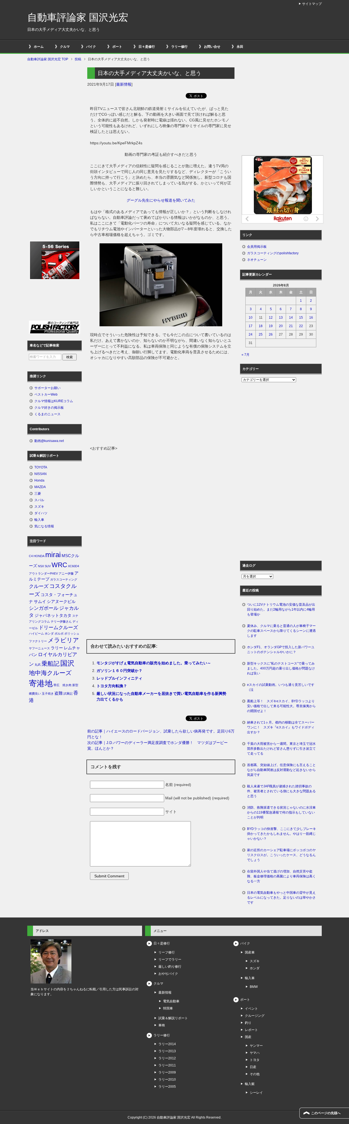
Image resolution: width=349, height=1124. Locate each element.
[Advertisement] (161, 404)
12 (271, 317)
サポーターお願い (47, 388)
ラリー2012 (167, 1058)
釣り (248, 1023)
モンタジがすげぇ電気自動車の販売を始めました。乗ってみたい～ (154, 663)
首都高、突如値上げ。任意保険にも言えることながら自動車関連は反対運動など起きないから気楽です (281, 770)
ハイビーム (36, 633)
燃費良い (35, 693)
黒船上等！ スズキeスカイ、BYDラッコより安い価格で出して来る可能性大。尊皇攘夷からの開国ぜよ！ (281, 706)
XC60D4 (73, 566)
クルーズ (39, 586)
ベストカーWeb (46, 394)
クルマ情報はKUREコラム (53, 401)
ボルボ (59, 633)
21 (291, 326)
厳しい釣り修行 (169, 966)
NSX (41, 566)
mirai (53, 554)
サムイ (40, 601)
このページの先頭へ (326, 1113)
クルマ (65, 47)
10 (250, 317)
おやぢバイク (168, 974)
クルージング (254, 1016)
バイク (91, 47)
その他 (255, 1074)
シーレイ (256, 1093)
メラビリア (63, 640)
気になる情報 (44, 526)
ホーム (39, 47)
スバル (39, 500)
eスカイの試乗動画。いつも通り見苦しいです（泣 (280, 687)
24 (250, 334)
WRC (59, 565)
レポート (251, 1030)
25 (261, 334)
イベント (251, 1009)
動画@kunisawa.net (49, 441)
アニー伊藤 (66, 573)
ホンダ (49, 633)
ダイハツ (40, 513)
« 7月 (245, 355)
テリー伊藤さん (61, 621)
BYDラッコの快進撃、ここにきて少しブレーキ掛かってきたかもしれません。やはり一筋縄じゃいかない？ (281, 834)
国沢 (67, 663)
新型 (75, 685)
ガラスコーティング (63, 579)
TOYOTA (40, 467)
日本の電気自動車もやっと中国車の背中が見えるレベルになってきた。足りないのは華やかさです (281, 897)
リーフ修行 (166, 952)
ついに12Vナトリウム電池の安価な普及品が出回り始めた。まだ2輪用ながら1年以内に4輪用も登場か (281, 609)
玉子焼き (48, 693)
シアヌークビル (61, 601)
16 (311, 317)
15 (301, 317)
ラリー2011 (167, 1065)
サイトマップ (312, 4)
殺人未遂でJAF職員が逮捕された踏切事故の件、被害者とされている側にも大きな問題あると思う (281, 791)
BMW (254, 987)
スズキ (39, 507)
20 (281, 326)
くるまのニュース (47, 414)
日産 (253, 1067)
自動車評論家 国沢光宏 (77, 17)
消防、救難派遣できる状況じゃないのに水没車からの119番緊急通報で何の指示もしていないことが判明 (281, 812)
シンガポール (43, 608)
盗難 (59, 693)
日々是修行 (147, 47)
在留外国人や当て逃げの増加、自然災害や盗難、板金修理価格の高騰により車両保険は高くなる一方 (281, 876)
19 (271, 326)
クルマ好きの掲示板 (49, 407)
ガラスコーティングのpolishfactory (273, 253)
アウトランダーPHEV (43, 573)
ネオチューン (257, 260)
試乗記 (68, 693)
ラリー (57, 648)
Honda (39, 480)
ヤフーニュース (39, 648)
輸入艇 (250, 1084)
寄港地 (41, 683)
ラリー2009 (167, 1072)
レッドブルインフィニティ (119, 678)
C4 (31, 556)
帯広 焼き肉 (62, 685)
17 (250, 326)
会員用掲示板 (257, 247)
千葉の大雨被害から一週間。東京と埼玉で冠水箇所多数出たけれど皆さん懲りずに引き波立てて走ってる (281, 748)
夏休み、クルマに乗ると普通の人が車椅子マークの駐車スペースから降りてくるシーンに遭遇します (281, 631)
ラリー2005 (167, 1087)
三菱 (37, 493)
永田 (240, 47)
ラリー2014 (167, 1044)
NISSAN (40, 474)
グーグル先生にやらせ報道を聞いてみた (161, 200)
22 (301, 326)
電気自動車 (171, 1001)
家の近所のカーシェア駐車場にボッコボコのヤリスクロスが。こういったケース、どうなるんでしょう (281, 855)
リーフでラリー (169, 959)
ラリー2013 (167, 1051)
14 (291, 317)
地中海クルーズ (50, 672)
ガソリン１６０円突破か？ (119, 670)
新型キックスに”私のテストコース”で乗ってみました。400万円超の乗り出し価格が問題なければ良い (281, 668)
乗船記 (50, 663)
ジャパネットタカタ (53, 615)
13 (281, 317)
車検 (161, 1025)
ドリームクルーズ (58, 627)
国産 (248, 1037)
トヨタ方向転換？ (112, 686)
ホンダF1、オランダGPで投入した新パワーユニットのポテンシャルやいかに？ (280, 649)
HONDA (39, 556)
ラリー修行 (179, 47)
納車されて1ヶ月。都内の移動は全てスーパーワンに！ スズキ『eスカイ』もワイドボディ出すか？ (280, 727)
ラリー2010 (167, 1079)
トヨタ (255, 1060)
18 (261, 326)
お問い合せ (212, 47)
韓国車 (168, 1008)
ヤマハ (255, 1053)
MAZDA (40, 487)
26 (271, 334)
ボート (117, 47)
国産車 (250, 952)
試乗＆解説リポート (173, 1018)
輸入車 (39, 520)
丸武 (38, 664)
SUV (48, 566)
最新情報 (123, 84)
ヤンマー (256, 1046)
